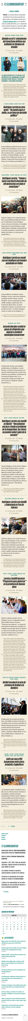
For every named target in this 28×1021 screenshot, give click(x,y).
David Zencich (15, 165)
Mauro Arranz (22, 658)
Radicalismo (13, 404)
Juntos (7, 565)
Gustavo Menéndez (20, 87)
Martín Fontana (9, 658)
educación (9, 741)
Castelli (4, 391)
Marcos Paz (20, 244)
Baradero (5, 388)
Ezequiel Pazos (13, 646)
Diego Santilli (22, 239)
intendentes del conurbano (13, 89)
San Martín (16, 97)
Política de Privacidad (7, 1018)
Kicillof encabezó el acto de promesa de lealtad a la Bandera (14, 685)
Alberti (4, 386)
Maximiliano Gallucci (12, 659)
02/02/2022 (20, 768)
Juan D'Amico (10, 652)
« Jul (3, 933)
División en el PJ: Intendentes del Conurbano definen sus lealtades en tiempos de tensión (14, 43)
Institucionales (22, 677)
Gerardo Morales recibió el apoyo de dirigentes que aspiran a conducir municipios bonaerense (14, 331)
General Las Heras (6, 241)
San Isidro (9, 666)
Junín (25, 397)
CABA (21, 174)
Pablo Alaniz (15, 661)
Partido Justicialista (22, 95)
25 (6, 929)
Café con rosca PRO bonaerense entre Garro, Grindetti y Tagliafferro (14, 761)
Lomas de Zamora (15, 653)
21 (17, 926)
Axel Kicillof (23, 84)
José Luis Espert (14, 242)
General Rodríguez (5, 174)
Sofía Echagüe (15, 566)
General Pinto (20, 395)
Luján (10, 655)
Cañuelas (5, 389)
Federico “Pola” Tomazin (20, 646)
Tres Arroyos (20, 407)
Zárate (10, 410)
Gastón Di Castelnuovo (22, 165)
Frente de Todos (6, 813)
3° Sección (14, 573)
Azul (18, 386)
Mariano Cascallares (22, 92)
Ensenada (19, 392)
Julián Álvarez (10, 90)
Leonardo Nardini (18, 90)
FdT (25, 811)
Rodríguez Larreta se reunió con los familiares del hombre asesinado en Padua (14, 260)
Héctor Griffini (18, 649)
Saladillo (21, 404)
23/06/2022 (20, 691)
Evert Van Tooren (6, 646)
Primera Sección (18, 663)
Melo (8, 95)
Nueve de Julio (5, 403)
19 (10, 926)
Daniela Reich (9, 811)
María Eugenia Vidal (13, 816)
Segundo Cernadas (22, 667)
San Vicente (21, 406)
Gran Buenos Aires (6, 166)
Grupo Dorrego (12, 813)
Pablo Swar (20, 661)
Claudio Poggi (21, 238)
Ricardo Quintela (11, 97)
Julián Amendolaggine (17, 652)
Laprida (15, 398)
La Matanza (5, 398)
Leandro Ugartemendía (7, 244)
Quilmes (5, 97)
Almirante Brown (6, 84)
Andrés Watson (13, 84)
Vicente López (19, 409)
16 (24, 924)
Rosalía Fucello (19, 664)
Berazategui (5, 86)
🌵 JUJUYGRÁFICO (7, 937)
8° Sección (16, 754)
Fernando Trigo (15, 562)
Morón (17, 95)
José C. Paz (5, 652)
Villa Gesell (24, 409)
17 (3, 926)
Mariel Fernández (6, 93)
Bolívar (16, 388)
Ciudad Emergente (9, 560)
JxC (25, 242)
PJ (3, 97)
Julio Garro (17, 814)
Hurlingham (5, 89)
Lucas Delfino (17, 168)
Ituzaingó (20, 89)
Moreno (14, 95)
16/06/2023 (20, 190)
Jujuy (15, 323)
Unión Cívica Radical (12, 409)
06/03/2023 (20, 438)
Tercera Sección (15, 669)
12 (10, 924)
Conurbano (5, 741)
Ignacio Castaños (18, 650)
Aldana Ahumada (20, 638)
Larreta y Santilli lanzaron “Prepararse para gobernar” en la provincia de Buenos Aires (14, 583)
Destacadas (13, 35)
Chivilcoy (16, 391)
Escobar (23, 392)
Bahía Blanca (22, 386)
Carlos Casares (9, 389)
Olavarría (10, 403)
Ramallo (17, 404)
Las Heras (19, 398)
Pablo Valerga (23, 245)
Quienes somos (4, 834)
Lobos (22, 398)
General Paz (15, 395)
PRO (22, 663)
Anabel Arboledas (6, 238)
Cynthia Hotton (6, 239)
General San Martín (11, 397)
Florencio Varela (6, 87)
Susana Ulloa (9, 669)
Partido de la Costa (16, 403)
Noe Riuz (11, 661)
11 (8, 826)
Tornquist (9, 407)
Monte (11, 401)
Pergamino (22, 403)
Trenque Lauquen (14, 407)
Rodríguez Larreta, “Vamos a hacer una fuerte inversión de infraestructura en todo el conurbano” (14, 182)
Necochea (24, 401)
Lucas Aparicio (22, 653)
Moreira (10, 95)
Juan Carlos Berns (17, 563)
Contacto (3, 839)
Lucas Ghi (8, 92)
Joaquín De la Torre (6, 814)
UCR (7, 409)
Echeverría (15, 392)
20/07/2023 (20, 119)
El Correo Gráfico (12, 50)
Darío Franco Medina (12, 266)
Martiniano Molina (15, 658)
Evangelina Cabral (22, 644)
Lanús (14, 90)
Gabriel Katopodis (13, 87)
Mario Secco (12, 93)
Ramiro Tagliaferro (15, 491)
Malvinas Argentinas (14, 92)
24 (3, 929)
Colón (20, 391)
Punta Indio (9, 404)
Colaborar (3, 835)
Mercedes (8, 245)
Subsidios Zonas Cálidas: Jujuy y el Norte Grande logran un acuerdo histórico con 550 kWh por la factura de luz (12, 963)
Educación (16, 677)
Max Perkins (5, 659)
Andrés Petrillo (20, 640)
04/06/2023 (20, 338)
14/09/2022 (20, 590)
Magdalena (10, 400)
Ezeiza (12, 394)
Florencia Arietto (12, 314)
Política (21, 35)
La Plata (9, 398)
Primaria (16, 679)
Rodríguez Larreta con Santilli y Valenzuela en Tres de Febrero (14, 504)
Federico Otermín (23, 86)
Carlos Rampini (16, 559)
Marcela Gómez (6, 656)
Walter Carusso (6, 410)
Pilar (7, 663)
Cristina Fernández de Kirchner (14, 86)
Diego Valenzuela (21, 560)
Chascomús (13, 391)
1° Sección (6, 103)
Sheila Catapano (9, 566)
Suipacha (5, 669)
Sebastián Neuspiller (14, 667)
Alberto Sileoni (6, 739)
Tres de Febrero (8, 498)
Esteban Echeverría (7, 394)
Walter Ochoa (9, 670)
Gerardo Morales (19, 397)
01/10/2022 (20, 511)
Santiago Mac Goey (7, 667)
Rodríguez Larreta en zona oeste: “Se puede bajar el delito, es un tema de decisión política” (14, 111)
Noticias (17, 35)
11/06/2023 (21, 266)
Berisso (13, 388)
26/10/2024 (20, 50)
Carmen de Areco (21, 389)
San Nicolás (16, 406)
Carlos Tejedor (15, 389)
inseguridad (8, 490)
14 (17, 924)
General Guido (9, 395)
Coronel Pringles (10, 392)
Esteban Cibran (9, 562)
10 (3, 924)
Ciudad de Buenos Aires (7, 165)
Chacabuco (8, 391)
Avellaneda (18, 84)
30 (24, 929)
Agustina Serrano (13, 638)
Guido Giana (5, 649)
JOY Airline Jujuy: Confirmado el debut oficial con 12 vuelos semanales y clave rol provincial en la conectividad (13, 978)
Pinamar (4, 404)
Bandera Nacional (17, 739)
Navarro (20, 401)
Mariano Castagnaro (18, 656)
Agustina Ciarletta (6, 638)
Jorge (23, 89)
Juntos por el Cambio (10, 168)
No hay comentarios (15, 52)
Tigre (19, 669)
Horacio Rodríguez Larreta (16, 166)
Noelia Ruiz (18, 245)
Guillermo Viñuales (11, 649)
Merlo (20, 103)
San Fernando (18, 744)
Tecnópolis (13, 745)
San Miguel (11, 406)
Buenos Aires (7, 35)
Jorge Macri (13, 814)
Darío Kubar (11, 239)
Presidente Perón (12, 663)
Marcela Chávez (21, 565)
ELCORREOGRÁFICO (12, 1015)
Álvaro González (13, 810)
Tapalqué (5, 407)
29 (21, 929)
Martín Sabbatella (18, 93)
